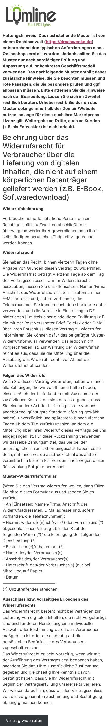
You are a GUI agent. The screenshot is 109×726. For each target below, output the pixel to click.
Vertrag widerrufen (24, 720)
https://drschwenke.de (69, 41)
